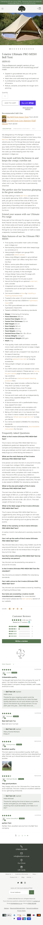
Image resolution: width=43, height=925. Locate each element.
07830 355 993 (32, 903)
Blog (23, 877)
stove (23, 293)
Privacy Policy (21, 910)
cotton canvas (19, 255)
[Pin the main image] (17, 609)
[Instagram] (25, 882)
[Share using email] (21, 609)
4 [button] (16, 49)
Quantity (5, 92)
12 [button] (33, 49)
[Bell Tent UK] (21, 9)
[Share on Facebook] (9, 609)
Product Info (14, 877)
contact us (36, 901)
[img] (6, 670)
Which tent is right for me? (24, 417)
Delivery (6, 908)
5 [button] (18, 49)
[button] (13, 626)
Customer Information (22, 874)
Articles (30, 877)
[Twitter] (18, 882)
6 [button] (20, 49)
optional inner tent (19, 359)
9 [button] (27, 49)
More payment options (28, 108)
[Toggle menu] (2, 8)
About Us (9, 874)
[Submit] (31, 892)
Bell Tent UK (19, 898)
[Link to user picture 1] (7, 766)
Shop (35, 874)
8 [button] (25, 49)
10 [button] (29, 49)
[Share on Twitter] (13, 609)
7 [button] (23, 49)
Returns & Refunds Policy (17, 908)
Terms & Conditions (32, 908)
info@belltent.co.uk (16, 903)
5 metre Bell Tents (14, 3)
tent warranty (27, 599)
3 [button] (14, 49)
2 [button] (12, 49)
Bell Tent (5, 139)
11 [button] (31, 49)
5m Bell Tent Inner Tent (18, 117)
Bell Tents (24, 196)
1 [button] (10, 49)
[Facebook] (21, 882)
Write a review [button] (21, 641)
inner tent (33, 281)
